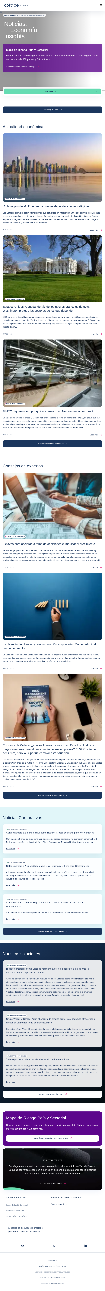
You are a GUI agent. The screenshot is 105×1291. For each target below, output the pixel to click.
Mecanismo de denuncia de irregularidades (52, 1272)
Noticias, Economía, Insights (66, 1197)
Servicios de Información (15, 1211)
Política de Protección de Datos (52, 1266)
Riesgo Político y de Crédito (16, 1216)
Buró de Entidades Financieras (52, 1277)
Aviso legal (52, 1261)
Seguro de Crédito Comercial (17, 1205)
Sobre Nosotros (59, 1204)
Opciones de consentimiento (52, 1283)
